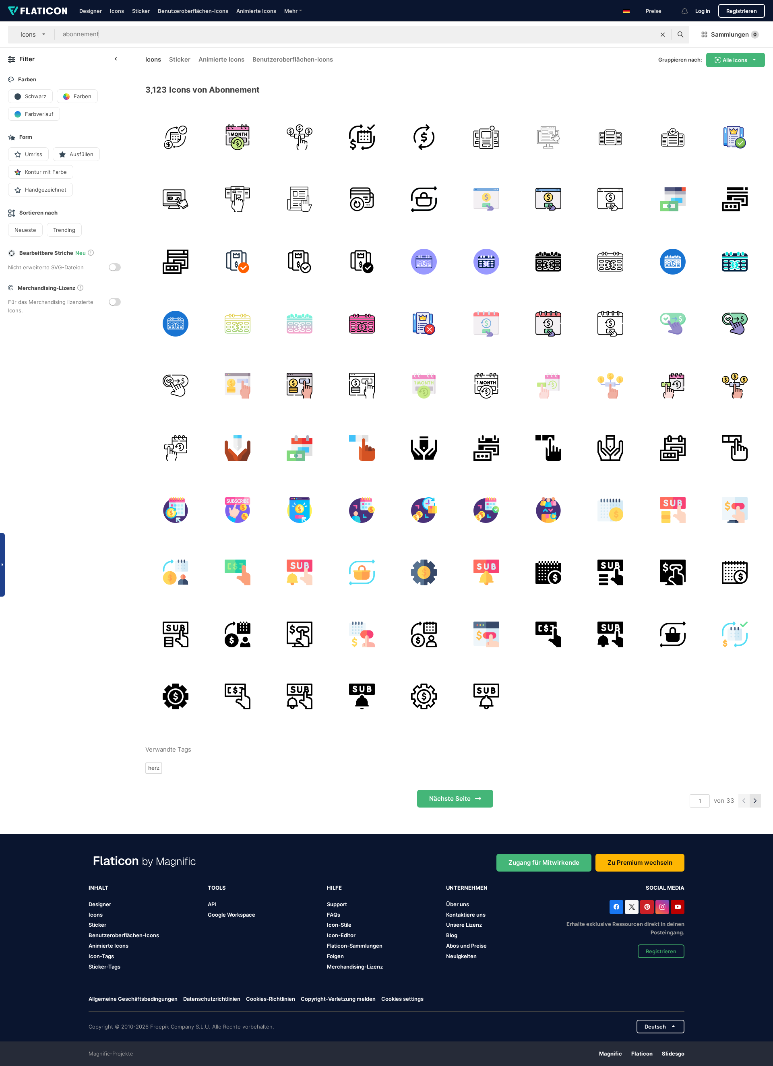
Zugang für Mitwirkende (543, 862)
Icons (117, 11)
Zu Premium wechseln (640, 862)
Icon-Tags (101, 956)
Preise (653, 11)
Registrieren (741, 11)
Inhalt (98, 887)
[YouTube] (677, 907)
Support (337, 904)
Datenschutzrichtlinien (211, 999)
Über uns (457, 904)
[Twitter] (632, 907)
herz (153, 767)
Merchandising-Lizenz (355, 966)
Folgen (335, 956)
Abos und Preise (466, 945)
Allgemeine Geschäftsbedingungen (133, 999)
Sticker (141, 11)
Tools (217, 887)
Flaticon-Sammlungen (354, 945)
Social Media (665, 887)
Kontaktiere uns (466, 914)
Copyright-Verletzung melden (338, 999)
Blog (451, 935)
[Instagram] (662, 907)
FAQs (333, 914)
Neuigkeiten (461, 956)
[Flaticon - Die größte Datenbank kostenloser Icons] (37, 10)
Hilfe (334, 887)
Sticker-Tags (104, 966)
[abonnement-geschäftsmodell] (175, 137)
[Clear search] (663, 34)
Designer (90, 11)
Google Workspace (231, 914)
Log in (702, 11)
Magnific (610, 1053)
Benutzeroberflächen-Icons (193, 11)
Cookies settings (402, 999)
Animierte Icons (256, 11)
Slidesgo (673, 1053)
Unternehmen (467, 887)
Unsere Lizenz (464, 924)
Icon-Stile (339, 924)
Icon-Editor (341, 935)
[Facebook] (616, 907)
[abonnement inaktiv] (424, 323)
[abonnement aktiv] (735, 137)
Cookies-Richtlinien (270, 999)
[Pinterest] (647, 907)
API (212, 904)
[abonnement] (237, 137)
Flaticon (642, 1053)
